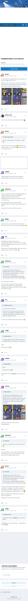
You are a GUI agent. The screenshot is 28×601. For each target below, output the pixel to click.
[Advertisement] (14, 42)
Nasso (3, 62)
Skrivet (10, 76)
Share (14, 582)
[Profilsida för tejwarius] (2, 189)
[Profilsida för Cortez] (2, 387)
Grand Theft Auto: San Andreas (16, 64)
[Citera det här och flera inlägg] (2, 109)
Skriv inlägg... (7, 575)
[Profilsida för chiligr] (2, 331)
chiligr (7, 330)
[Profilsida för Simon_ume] (2, 115)
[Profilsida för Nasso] (2, 75)
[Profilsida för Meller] (2, 220)
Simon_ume (8, 115)
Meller (7, 219)
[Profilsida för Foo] (2, 237)
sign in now (8, 569)
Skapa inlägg (14, 69)
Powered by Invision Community (14, 598)
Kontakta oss (14, 597)
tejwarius (8, 189)
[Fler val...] (25, 75)
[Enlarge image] (14, 96)
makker (7, 171)
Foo (6, 236)
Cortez (7, 386)
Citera (5, 109)
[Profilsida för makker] (2, 172)
